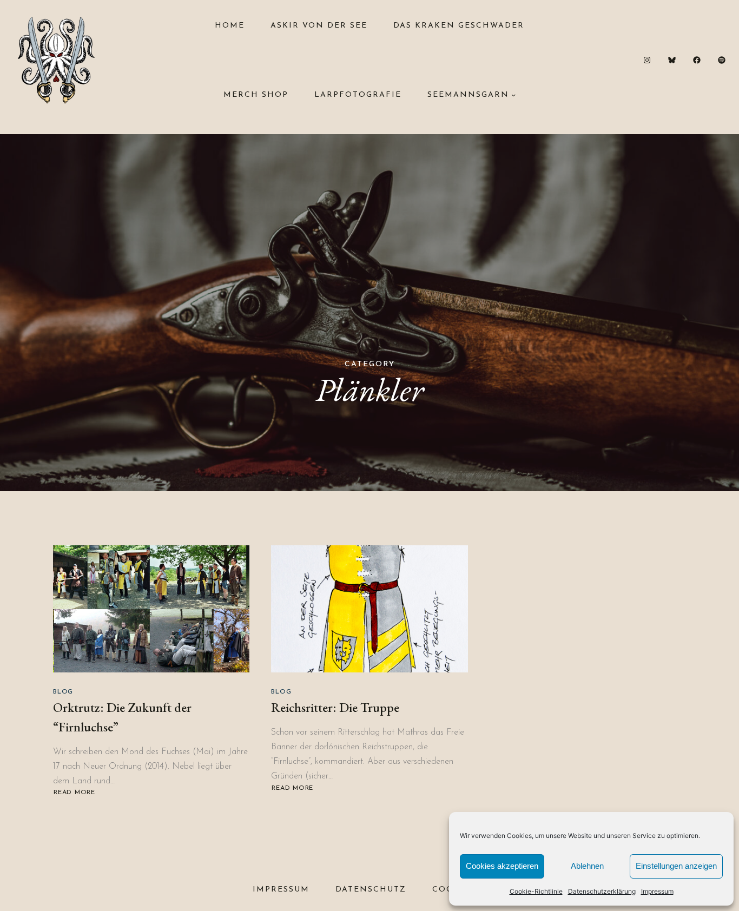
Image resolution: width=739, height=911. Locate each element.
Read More (75, 792)
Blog (63, 692)
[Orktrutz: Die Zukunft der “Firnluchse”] (151, 608)
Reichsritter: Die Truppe (335, 707)
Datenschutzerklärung (602, 891)
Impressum (657, 891)
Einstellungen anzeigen (676, 865)
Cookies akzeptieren (502, 865)
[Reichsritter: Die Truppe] (369, 608)
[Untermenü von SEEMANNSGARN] (513, 95)
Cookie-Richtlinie (536, 891)
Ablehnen (587, 865)
